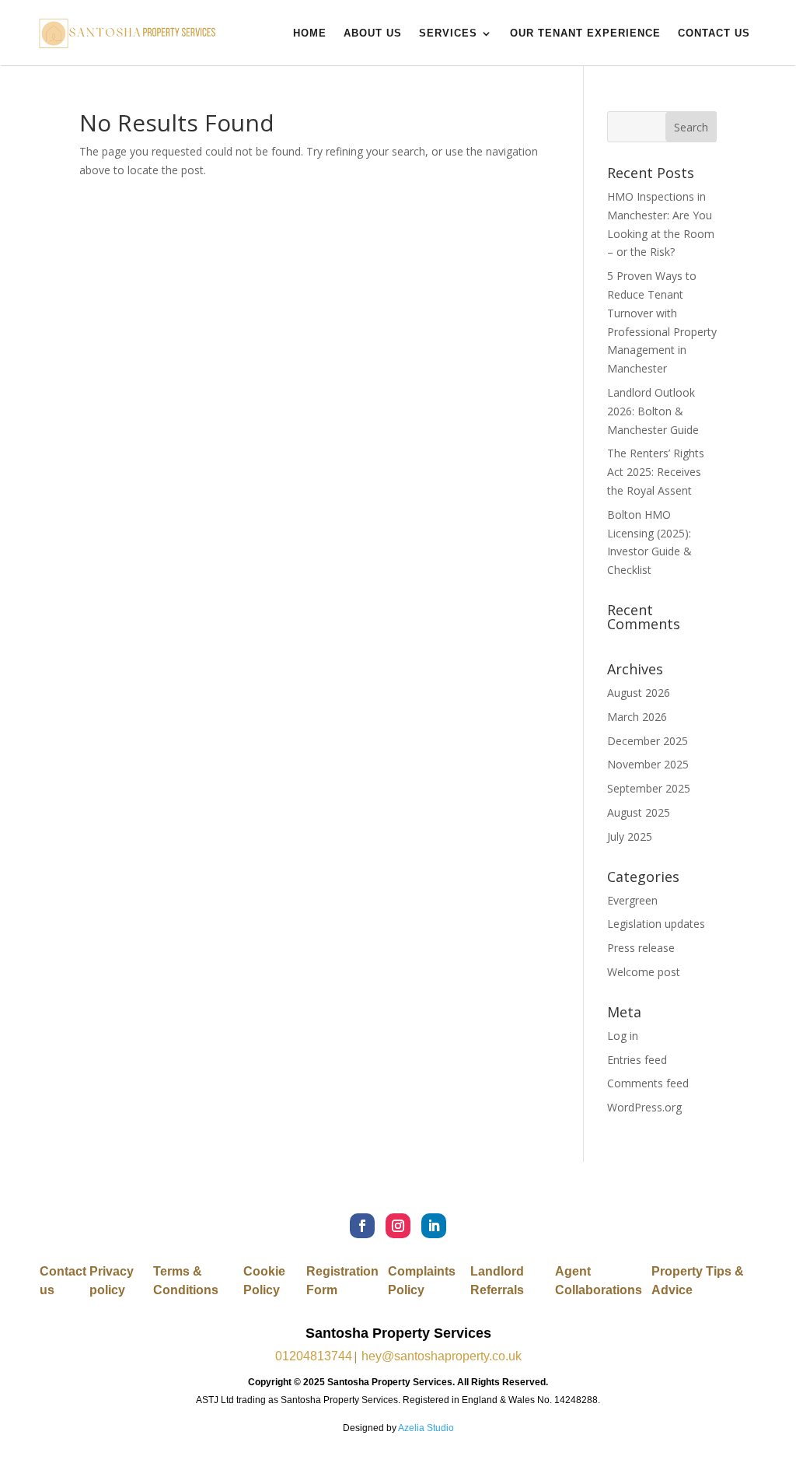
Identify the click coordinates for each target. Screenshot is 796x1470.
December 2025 (647, 740)
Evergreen (632, 900)
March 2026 (637, 716)
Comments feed (648, 1083)
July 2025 (629, 836)
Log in (622, 1035)
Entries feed (637, 1059)
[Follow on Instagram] (398, 1225)
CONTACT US (714, 33)
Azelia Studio (426, 1428)
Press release (641, 947)
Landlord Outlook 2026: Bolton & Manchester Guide (653, 411)
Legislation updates (656, 923)
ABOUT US (373, 33)
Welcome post (643, 971)
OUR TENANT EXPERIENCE (585, 33)
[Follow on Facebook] (362, 1225)
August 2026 (638, 692)
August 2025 (638, 812)
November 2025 (648, 764)
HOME (309, 33)
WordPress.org (644, 1107)
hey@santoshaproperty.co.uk (441, 1356)
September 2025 (648, 788)
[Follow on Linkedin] (433, 1225)
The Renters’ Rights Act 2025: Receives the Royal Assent (655, 472)
